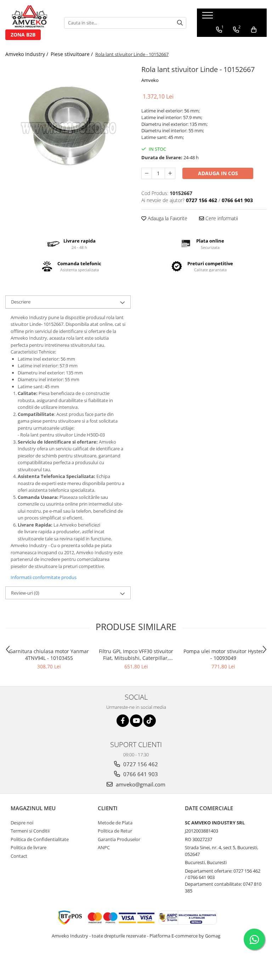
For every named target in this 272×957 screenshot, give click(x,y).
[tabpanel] (68, 126)
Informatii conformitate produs (43, 577)
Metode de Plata (115, 822)
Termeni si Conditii (30, 831)
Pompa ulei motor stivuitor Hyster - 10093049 (223, 654)
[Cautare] (180, 23)
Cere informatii (221, 218)
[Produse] (208, 17)
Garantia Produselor (119, 839)
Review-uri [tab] (25, 593)
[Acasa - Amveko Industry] (29, 17)
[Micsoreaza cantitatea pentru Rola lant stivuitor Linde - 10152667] (146, 173)
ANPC (104, 847)
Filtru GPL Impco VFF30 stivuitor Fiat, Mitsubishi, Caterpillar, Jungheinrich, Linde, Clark (136, 654)
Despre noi (22, 822)
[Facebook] (123, 720)
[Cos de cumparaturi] (253, 30)
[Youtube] (136, 720)
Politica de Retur (115, 831)
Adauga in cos (218, 173)
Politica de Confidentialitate (40, 839)
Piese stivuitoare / (72, 54)
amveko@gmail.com (139, 784)
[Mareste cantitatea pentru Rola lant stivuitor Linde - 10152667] (170, 173)
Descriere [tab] (20, 302)
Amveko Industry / (27, 54)
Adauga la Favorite (166, 218)
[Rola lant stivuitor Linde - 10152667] (68, 126)
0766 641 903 (140, 774)
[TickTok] (149, 720)
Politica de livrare (28, 847)
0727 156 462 (140, 764)
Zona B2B (23, 34)
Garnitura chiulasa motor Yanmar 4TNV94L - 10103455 (49, 654)
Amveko (150, 80)
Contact (19, 856)
